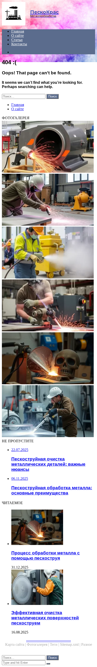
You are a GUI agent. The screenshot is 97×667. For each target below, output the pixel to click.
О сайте (17, 36)
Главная (17, 31)
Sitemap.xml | (70, 644)
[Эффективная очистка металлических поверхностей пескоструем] (53, 588)
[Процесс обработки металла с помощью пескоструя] (48, 358)
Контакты (19, 44)
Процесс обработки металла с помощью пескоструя (45, 555)
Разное (86, 644)
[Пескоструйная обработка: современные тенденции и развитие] (48, 200)
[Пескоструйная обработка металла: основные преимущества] (48, 411)
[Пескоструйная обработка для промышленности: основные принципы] (48, 253)
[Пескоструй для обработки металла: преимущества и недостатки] (48, 147)
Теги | (55, 644)
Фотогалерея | (38, 644)
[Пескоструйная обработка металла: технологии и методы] (48, 305)
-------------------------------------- (48, 640)
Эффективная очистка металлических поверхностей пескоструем (45, 617)
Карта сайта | (16, 644)
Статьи (17, 40)
